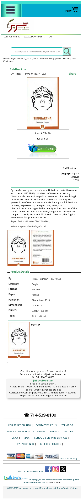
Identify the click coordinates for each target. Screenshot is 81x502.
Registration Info (19, 425)
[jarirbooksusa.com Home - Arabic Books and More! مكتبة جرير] (17, 32)
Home (6, 58)
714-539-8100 (47, 377)
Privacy (55, 431)
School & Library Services (50, 437)
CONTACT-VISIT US (12, 36)
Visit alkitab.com (53, 482)
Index (26, 437)
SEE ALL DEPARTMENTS (34, 36)
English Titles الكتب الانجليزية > (24, 58)
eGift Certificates (50, 443)
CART (68, 11)
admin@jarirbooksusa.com (51, 374)
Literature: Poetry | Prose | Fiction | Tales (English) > (39, 60)
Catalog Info (25, 443)
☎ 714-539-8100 (40, 415)
